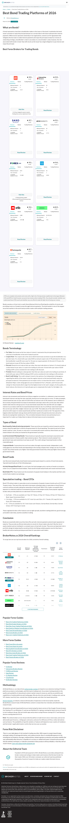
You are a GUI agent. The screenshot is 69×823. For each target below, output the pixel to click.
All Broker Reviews (12, 679)
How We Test (48, 776)
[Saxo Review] (9, 568)
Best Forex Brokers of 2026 (14, 632)
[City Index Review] (9, 596)
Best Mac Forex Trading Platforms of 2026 (19, 626)
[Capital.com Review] (9, 606)
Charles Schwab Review (61, 586)
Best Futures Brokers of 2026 (15, 657)
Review (19, 81)
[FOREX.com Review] (9, 579)
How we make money (36, 776)
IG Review (60, 556)
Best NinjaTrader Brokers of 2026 (16, 624)
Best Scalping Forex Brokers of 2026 (17, 648)
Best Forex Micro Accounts (14, 644)
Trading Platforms (28, 81)
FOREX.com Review (61, 579)
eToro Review (61, 600)
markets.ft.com (19, 343)
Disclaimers (35, 783)
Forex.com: (5, 767)
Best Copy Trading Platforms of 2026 (17, 635)
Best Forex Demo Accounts (14, 646)
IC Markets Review (11, 675)
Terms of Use (28, 783)
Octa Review (10, 677)
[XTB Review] (9, 591)
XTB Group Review (61, 591)
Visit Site (21, 109)
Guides (8, 9)
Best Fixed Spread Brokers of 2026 (16, 630)
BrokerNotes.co (8, 2)
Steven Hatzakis (8, 700)
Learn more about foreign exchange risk (23, 743)
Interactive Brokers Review (60, 562)
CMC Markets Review (61, 573)
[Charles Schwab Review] (9, 586)
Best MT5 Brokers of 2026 (14, 650)
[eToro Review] (9, 601)
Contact (56, 776)
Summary (12, 81)
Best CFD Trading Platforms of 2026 (17, 622)
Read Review (48, 110)
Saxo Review (61, 567)
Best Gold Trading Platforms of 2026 (17, 655)
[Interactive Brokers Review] (9, 563)
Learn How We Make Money (44, 6)
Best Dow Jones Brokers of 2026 (16, 653)
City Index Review (60, 595)
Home (4, 9)
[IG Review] (9, 555)
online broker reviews (31, 689)
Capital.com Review (61, 605)
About (26, 776)
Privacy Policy (41, 783)
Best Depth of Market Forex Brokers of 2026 (19, 628)
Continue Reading (32, 609)
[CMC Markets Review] (9, 573)
